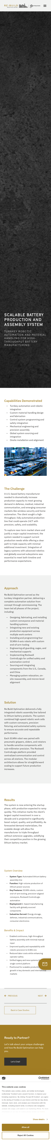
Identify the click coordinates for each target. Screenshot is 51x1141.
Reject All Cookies (26, 1135)
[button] (44, 5)
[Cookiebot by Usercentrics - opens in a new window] (37, 1078)
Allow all (25, 1127)
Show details (38, 1119)
